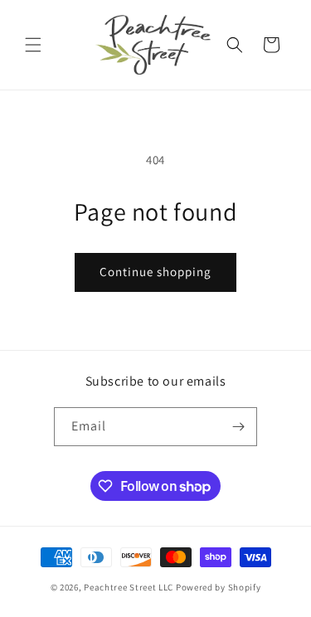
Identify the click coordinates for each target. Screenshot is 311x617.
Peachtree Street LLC (128, 587)
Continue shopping (155, 271)
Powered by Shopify (218, 587)
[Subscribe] (238, 426)
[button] (33, 45)
